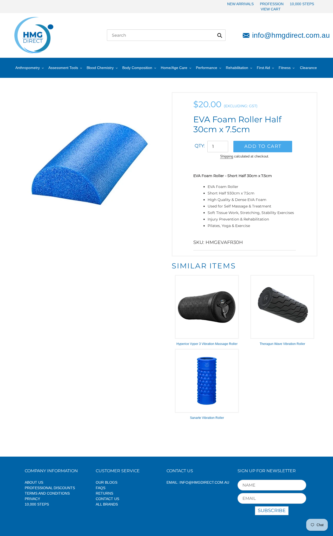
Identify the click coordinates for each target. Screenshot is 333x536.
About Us (34, 482)
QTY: (200, 146)
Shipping (226, 156)
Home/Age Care (174, 68)
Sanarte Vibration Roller (207, 418)
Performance (206, 68)
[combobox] (166, 35)
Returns (104, 493)
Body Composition (137, 68)
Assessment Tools (63, 68)
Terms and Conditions (47, 493)
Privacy (32, 499)
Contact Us (107, 499)
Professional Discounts (50, 488)
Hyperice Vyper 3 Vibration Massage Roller (207, 344)
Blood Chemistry (100, 68)
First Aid (263, 68)
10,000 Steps (37, 504)
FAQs (100, 488)
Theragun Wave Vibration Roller (282, 344)
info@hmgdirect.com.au (285, 35)
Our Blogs (106, 482)
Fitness (285, 68)
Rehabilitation (237, 68)
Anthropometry (27, 68)
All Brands (107, 504)
